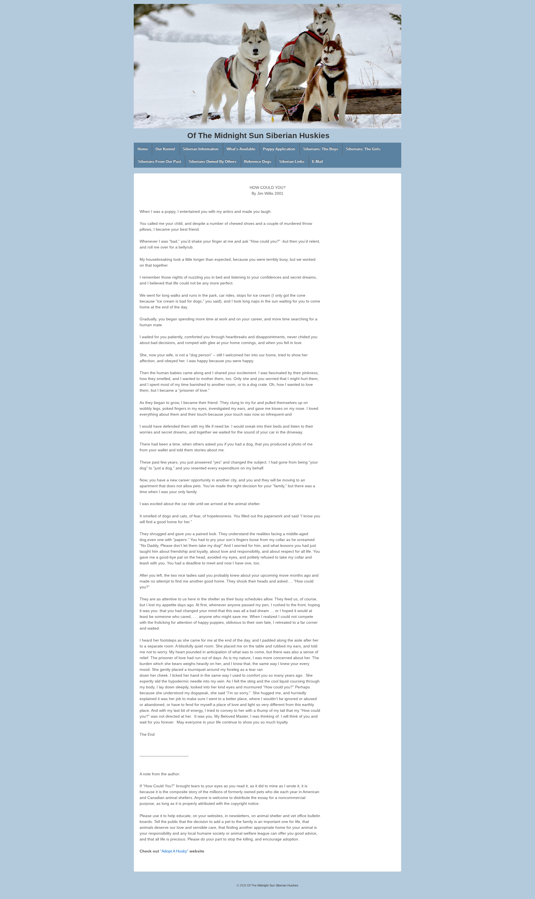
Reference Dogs (257, 161)
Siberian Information (200, 149)
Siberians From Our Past (159, 161)
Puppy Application (279, 149)
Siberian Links (291, 161)
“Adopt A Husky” (174, 851)
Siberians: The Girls (363, 149)
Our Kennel (165, 149)
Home (143, 149)
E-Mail (317, 161)
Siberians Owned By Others (212, 161)
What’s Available (241, 149)
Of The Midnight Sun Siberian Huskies (272, 885)
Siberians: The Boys (320, 149)
